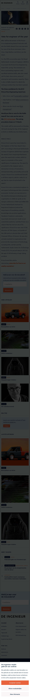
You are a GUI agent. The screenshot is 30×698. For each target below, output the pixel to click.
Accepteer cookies (15, 683)
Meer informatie (15, 694)
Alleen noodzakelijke (15, 688)
